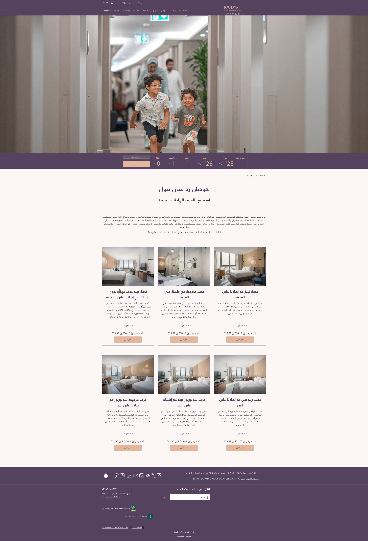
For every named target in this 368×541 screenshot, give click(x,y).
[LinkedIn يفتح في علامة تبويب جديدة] (129, 475)
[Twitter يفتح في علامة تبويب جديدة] (154, 475)
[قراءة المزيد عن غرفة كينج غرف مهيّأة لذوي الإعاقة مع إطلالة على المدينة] (128, 266)
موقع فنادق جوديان (250, 478)
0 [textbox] (158, 163)
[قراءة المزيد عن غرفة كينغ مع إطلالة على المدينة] (240, 266)
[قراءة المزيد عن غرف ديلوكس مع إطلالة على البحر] (240, 374)
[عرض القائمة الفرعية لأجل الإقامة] (180, 10)
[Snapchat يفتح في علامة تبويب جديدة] (105, 475)
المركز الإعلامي (227, 473)
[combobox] (187, 163)
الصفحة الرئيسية (260, 175)
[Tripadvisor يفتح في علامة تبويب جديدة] (147, 475)
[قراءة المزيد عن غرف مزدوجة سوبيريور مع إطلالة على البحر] (128, 374)
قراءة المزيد (241, 325)
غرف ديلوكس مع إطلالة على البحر (240, 402)
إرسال (164, 497)
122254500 (119, 2)
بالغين (172, 157)
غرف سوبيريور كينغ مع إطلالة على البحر (184, 402)
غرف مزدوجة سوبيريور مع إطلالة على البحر (128, 402)
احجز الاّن (136, 164)
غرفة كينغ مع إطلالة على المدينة (240, 294)
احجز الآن (235, 339)
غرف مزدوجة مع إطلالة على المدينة (184, 294)
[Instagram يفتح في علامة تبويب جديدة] (141, 475)
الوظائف (240, 473)
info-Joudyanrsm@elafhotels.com (122, 527)
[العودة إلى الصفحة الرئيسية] (242, 10)
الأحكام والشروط (192, 473)
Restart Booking (201, 478)
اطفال (157, 157)
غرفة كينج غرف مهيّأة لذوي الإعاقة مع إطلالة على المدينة (128, 294)
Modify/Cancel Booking (226, 478)
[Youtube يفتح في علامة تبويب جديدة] (135, 475)
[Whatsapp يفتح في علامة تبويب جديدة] (117, 475)
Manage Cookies (184, 536)
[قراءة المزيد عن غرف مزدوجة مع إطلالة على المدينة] (184, 266)
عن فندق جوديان (251, 473)
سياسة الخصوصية (210, 473)
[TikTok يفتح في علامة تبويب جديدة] (122, 475)
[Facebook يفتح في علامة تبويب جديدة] (159, 475)
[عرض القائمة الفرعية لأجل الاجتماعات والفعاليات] (110, 10)
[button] (225, 161)
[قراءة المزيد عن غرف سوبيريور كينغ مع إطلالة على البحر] (184, 374)
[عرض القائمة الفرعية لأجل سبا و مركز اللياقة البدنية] (134, 10)
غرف (186, 157)
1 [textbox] (187, 163)
